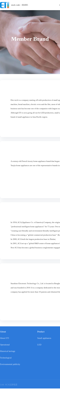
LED (39, 345)
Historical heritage (7, 351)
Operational (5, 345)
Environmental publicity (10, 364)
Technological (6, 358)
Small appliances (44, 338)
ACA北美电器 (11, 385)
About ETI (4, 338)
